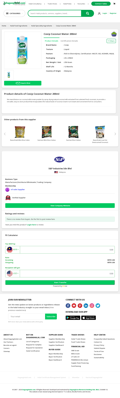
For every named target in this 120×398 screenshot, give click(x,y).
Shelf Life (50, 66)
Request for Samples (33, 345)
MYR (15, 249)
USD (15, 273)
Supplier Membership (57, 339)
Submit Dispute (99, 348)
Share (112, 41)
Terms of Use (99, 351)
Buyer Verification (55, 357)
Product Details (51, 41)
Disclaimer (98, 354)
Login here (31, 225)
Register (113, 13)
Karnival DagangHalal (94, 377)
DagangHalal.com (24, 377)
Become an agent (10, 345)
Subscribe (51, 316)
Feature (49, 53)
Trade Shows (52, 4)
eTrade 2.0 (75, 357)
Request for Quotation (34, 348)
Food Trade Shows (78, 342)
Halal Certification (33, 351)
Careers (6, 348)
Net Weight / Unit (53, 62)
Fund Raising (76, 366)
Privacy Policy (99, 345)
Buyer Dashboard (55, 360)
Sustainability (99, 357)
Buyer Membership (56, 354)
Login (105, 13)
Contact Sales (101, 4)
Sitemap (7, 351)
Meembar (75, 377)
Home (4, 26)
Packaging (50, 58)
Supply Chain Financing (80, 363)
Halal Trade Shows (78, 339)
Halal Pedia (67, 4)
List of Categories (32, 341)
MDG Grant (75, 354)
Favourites (81, 4)
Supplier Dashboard (56, 345)
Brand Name (51, 45)
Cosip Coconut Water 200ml (66, 26)
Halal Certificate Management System (52, 377)
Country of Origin (53, 71)
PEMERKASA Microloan (79, 360)
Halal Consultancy (35, 4)
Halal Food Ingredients (18, 26)
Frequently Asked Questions (104, 339)
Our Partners (8, 342)
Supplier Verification (56, 342)
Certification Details (69, 41)
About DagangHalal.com (13, 339)
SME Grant (75, 350)
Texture (49, 49)
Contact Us (98, 342)
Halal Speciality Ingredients (41, 26)
